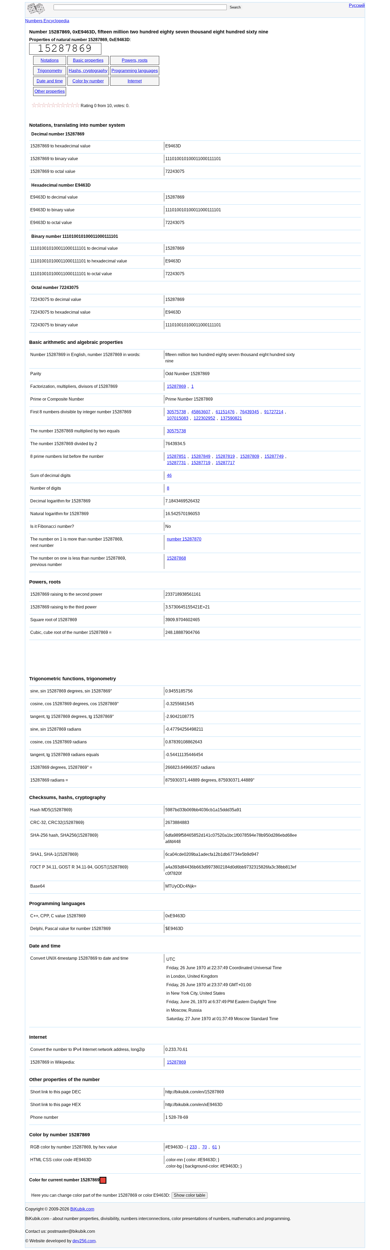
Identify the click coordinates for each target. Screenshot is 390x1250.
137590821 (231, 418)
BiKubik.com (82, 1209)
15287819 (225, 456)
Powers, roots (135, 60)
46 (169, 475)
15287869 (176, 386)
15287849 (200, 456)
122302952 (204, 418)
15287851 (176, 456)
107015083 (177, 418)
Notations (50, 60)
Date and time (50, 81)
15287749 (274, 456)
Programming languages (134, 70)
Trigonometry (49, 70)
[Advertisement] (207, 76)
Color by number (88, 81)
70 (204, 1147)
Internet (135, 81)
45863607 (200, 412)
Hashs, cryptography (88, 70)
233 (193, 1147)
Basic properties (88, 60)
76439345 (249, 412)
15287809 (249, 456)
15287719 (200, 462)
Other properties (49, 91)
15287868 (176, 558)
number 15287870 (184, 539)
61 (214, 1147)
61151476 (225, 412)
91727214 (273, 412)
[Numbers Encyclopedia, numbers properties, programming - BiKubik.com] (35, 12)
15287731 (176, 462)
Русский (357, 5)
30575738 (176, 412)
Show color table (189, 1195)
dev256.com (84, 1241)
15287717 (225, 462)
